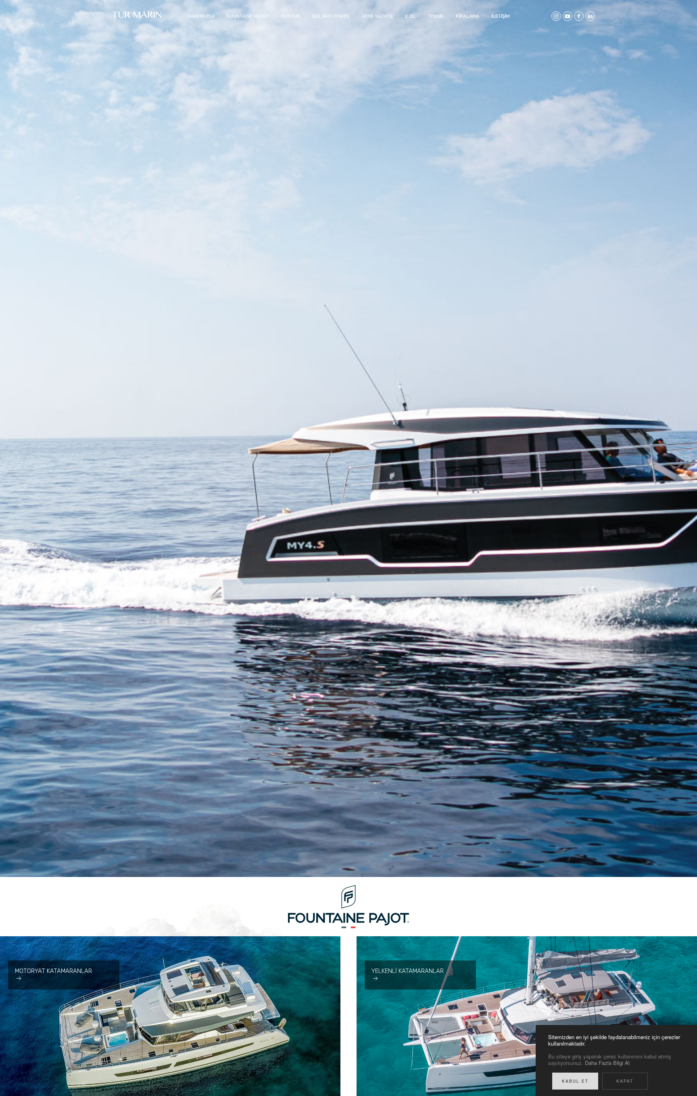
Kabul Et (575, 1081)
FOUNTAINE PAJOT (248, 16)
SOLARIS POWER (331, 16)
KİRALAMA (467, 16)
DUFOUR (290, 16)
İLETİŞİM (500, 16)
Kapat (624, 1081)
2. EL (410, 16)
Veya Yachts (377, 16)
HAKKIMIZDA (201, 16)
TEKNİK (436, 16)
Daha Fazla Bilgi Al (607, 1063)
